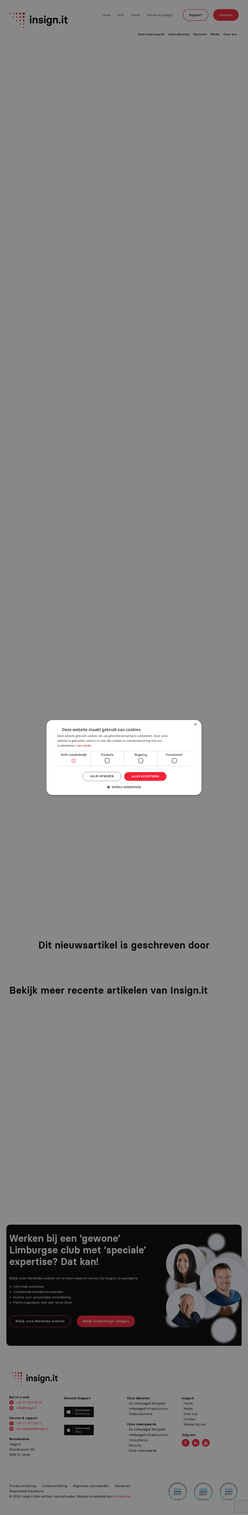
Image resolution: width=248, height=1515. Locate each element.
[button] (124, 787)
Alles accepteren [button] (145, 776)
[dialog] (124, 757)
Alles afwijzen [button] (102, 776)
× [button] (195, 724)
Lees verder (83, 745)
